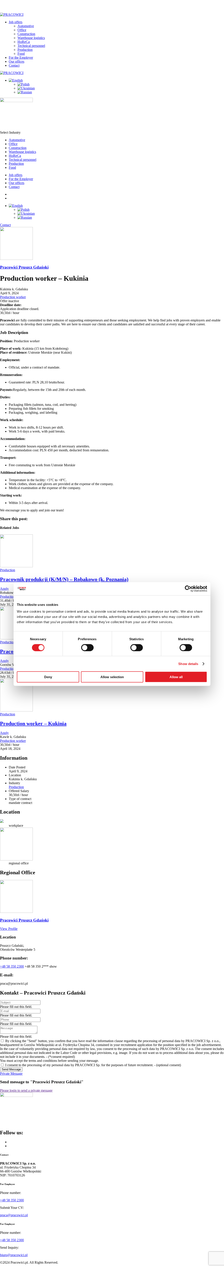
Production (25, 49)
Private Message (11, 1073)
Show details (188, 663)
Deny (48, 677)
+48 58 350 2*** (41, 966)
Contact (14, 65)
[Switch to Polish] (24, 84)
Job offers (15, 22)
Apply (4, 589)
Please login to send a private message (26, 1090)
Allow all (176, 677)
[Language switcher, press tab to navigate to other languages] (16, 80)
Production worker (13, 297)
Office (22, 30)
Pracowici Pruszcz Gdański (24, 267)
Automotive (26, 26)
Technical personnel (31, 46)
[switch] (87, 647)
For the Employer (21, 57)
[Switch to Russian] (25, 92)
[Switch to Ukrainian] (26, 88)
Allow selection (112, 677)
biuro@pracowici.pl (14, 1255)
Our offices (16, 61)
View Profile (9, 929)
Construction (26, 34)
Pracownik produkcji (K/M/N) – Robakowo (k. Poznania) (64, 579)
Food (21, 53)
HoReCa (24, 42)
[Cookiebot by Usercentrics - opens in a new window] (188, 588)
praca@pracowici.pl (14, 1215)
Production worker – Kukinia (33, 723)
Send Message (11, 1069)
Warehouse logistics (31, 38)
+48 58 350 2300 (12, 966)
